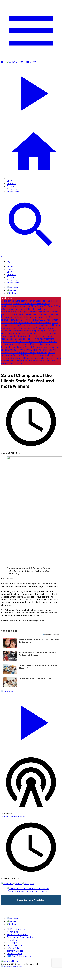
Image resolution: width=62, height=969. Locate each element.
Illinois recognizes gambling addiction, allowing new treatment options (27, 339)
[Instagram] (13, 293)
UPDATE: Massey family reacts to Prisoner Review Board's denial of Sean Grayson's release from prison (30, 322)
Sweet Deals (13, 191)
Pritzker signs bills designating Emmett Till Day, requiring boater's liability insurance (28, 355)
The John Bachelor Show (13, 816)
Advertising (12, 188)
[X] (11, 290)
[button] (31, 642)
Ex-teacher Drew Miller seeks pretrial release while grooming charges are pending (28, 329)
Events (10, 186)
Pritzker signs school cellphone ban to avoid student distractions (28, 332)
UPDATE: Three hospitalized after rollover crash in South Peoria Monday (28, 351)
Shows (10, 180)
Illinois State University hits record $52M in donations (28, 334)
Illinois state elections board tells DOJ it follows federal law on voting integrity (27, 318)
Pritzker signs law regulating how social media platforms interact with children (29, 313)
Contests (11, 183)
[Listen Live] (31, 721)
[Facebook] (12, 287)
